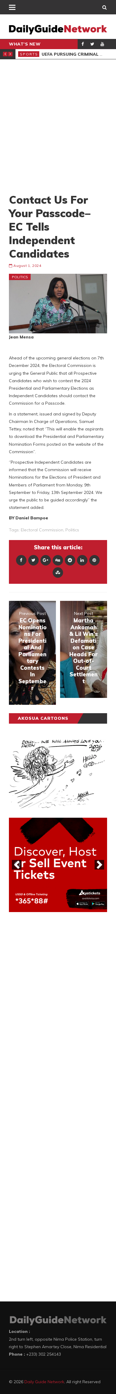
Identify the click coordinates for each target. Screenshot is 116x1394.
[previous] (16, 865)
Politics (20, 277)
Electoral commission (42, 530)
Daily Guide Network (44, 1381)
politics (72, 530)
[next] (99, 865)
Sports (29, 54)
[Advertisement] (58, 126)
